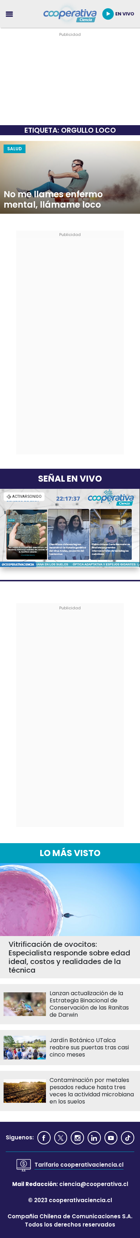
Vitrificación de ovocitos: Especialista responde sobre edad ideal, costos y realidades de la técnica (69, 957)
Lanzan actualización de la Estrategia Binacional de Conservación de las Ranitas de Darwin (89, 1004)
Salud (14, 149)
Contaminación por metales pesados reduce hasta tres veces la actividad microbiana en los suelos (92, 1091)
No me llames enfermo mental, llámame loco (53, 199)
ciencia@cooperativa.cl (93, 1184)
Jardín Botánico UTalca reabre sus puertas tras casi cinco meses (89, 1047)
